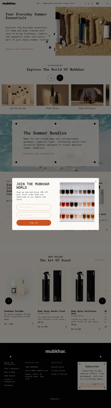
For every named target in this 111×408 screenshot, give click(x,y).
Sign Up (34, 223)
